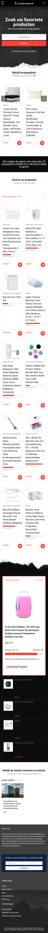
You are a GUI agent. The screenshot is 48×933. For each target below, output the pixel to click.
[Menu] (3, 3)
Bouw (5, 812)
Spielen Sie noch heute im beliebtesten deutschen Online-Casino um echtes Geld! (24, 929)
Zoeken (24, 43)
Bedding (6, 105)
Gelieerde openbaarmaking (11, 916)
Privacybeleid (6, 909)
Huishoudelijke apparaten (34, 224)
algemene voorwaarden (10, 912)
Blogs (4, 893)
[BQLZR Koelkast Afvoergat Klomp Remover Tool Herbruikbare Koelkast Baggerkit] (12, 495)
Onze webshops (7, 896)
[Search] (44, 3)
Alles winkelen (7, 889)
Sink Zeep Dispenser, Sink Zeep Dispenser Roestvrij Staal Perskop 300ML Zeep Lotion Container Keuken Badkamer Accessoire (12, 378)
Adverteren (6, 899)
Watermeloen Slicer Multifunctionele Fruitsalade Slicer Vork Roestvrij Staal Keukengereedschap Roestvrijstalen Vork (12, 450)
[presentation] (4, 99)
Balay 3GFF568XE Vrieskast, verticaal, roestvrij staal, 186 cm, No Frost (29, 749)
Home (4, 886)
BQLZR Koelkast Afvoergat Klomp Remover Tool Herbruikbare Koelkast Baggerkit (12, 516)
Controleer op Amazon (19, 143)
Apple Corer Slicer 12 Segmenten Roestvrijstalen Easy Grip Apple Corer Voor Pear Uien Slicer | (28, 708)
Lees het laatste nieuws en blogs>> (24, 51)
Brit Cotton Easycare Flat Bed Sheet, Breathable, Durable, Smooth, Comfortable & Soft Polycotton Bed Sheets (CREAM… (35, 122)
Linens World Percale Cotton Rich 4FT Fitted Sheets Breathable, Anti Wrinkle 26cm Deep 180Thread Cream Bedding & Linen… (12, 122)
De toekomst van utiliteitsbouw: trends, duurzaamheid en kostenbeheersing (12, 804)
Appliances (6, 224)
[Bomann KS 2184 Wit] (12, 282)
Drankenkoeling (8, 362)
